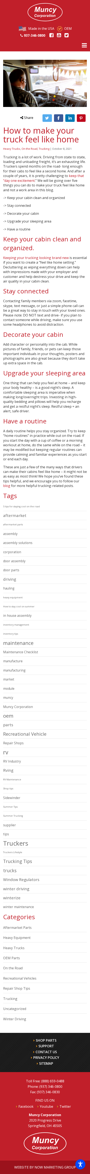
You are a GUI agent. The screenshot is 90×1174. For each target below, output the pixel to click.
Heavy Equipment (17, 937)
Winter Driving (14, 1019)
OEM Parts (11, 958)
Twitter (65, 1106)
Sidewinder (11, 797)
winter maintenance (18, 907)
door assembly (14, 561)
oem (8, 715)
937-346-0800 (34, 35)
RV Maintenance (12, 779)
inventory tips (10, 633)
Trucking (44, 149)
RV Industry (12, 761)
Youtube (46, 1106)
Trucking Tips (17, 861)
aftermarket (14, 515)
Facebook (25, 1106)
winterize (12, 897)
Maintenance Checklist (20, 652)
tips (6, 834)
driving (9, 579)
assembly (10, 533)
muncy (8, 697)
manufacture (13, 661)
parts (8, 724)
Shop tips (8, 788)
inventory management (16, 624)
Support (46, 1046)
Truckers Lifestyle (12, 852)
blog (6, 485)
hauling (8, 588)
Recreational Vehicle (24, 734)
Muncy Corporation (18, 706)
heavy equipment (13, 597)
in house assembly (17, 615)
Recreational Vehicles (19, 978)
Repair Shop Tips (16, 988)
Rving (8, 770)
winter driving (16, 888)
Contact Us (46, 1052)
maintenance (18, 643)
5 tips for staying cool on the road (21, 506)
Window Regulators (21, 879)
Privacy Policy (46, 1057)
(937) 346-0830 (48, 1092)
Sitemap (46, 1063)
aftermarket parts (13, 524)
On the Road (29, 149)
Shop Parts (46, 1040)
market (8, 679)
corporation (12, 552)
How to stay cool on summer (19, 606)
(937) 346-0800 (50, 1086)
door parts (11, 570)
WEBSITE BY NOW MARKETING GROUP (45, 1167)
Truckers (15, 843)
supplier (9, 825)
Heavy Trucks (11, 149)
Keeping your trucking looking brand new (36, 257)
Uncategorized (14, 1008)
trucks (10, 870)
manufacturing (14, 670)
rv (5, 752)
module (8, 688)
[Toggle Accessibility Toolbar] (80, 1164)
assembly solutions (17, 542)
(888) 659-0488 (52, 1081)
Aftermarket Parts (17, 927)
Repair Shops (13, 743)
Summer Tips (10, 806)
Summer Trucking (13, 815)
